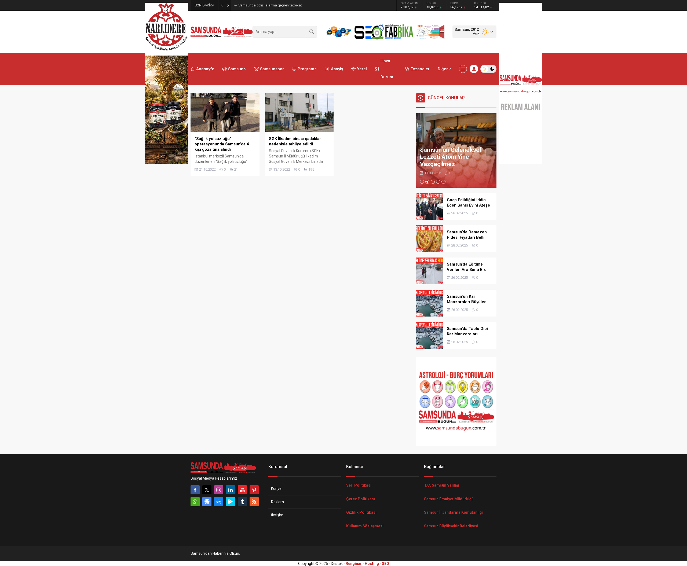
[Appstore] (218, 501)
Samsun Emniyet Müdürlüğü (449, 499)
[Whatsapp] (195, 501)
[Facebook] (195, 489)
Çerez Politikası (360, 499)
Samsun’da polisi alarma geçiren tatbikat (270, 5)
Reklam (277, 502)
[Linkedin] (230, 489)
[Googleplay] (230, 501)
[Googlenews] (206, 501)
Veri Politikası (358, 485)
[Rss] (254, 501)
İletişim (277, 515)
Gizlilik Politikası (361, 512)
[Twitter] (206, 489)
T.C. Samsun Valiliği (441, 485)
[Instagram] (218, 489)
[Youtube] (242, 489)
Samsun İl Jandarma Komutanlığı (453, 512)
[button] (422, 182)
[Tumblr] (242, 501)
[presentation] (421, 150)
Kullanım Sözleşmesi (364, 526)
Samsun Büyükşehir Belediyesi (451, 526)
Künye (276, 488)
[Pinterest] (254, 489)
